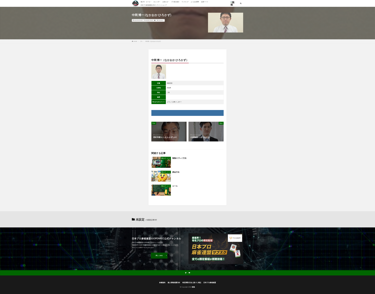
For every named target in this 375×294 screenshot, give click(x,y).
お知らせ (165, 2)
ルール (175, 186)
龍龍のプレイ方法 (179, 158)
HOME (135, 41)
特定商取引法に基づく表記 (191, 282)
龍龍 (193, 287)
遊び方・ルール (145, 2)
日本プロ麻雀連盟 (209, 282)
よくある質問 (195, 2)
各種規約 (162, 282)
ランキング (185, 2)
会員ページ (204, 2)
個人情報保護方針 (174, 282)
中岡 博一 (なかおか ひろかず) (153, 41)
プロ (141, 41)
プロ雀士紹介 (175, 2)
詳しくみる (159, 255)
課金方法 (175, 172)
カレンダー (156, 2)
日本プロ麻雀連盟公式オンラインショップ (154, 5)
